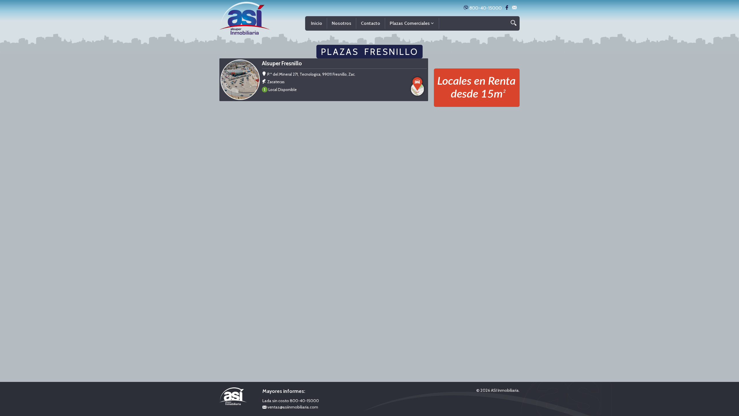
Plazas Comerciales (410, 23)
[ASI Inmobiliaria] (244, 17)
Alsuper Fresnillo (282, 63)
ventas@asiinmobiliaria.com (292, 407)
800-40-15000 (485, 8)
